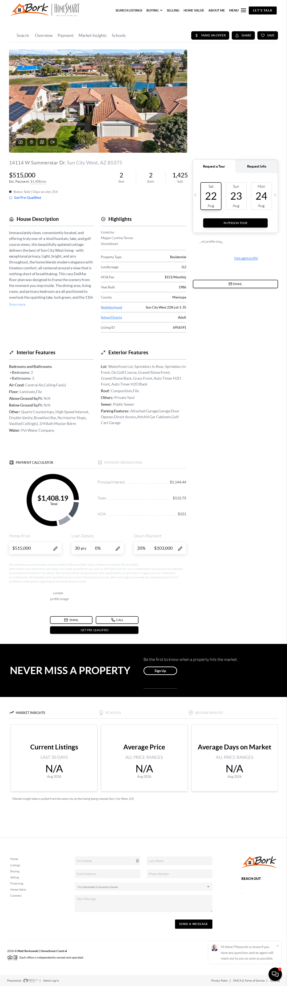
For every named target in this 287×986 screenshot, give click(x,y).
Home (14, 859)
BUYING (152, 10)
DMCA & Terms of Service (249, 980)
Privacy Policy (219, 980)
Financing (16, 883)
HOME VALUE (194, 10)
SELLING (173, 10)
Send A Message (193, 924)
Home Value (18, 889)
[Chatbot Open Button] (275, 974)
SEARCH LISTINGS (129, 10)
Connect (15, 895)
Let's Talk (263, 10)
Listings (15, 865)
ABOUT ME (216, 10)
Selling (14, 877)
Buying (14, 871)
